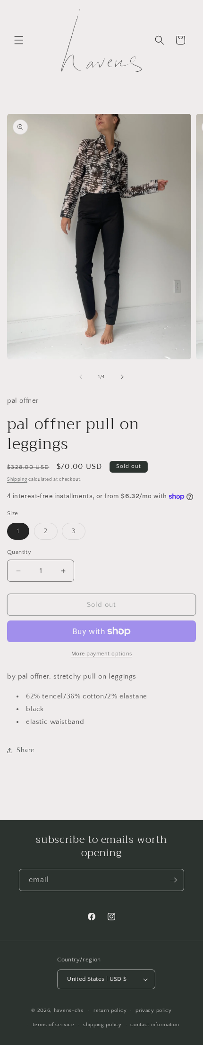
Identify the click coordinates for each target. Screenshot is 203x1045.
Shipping (17, 479)
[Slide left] (80, 376)
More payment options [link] (101, 654)
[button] (18, 40)
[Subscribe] (173, 880)
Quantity (19, 552)
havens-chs (69, 1010)
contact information (154, 1025)
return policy (110, 1010)
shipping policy (102, 1025)
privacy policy (153, 1010)
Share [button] (25, 750)
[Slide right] (122, 376)
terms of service (53, 1025)
